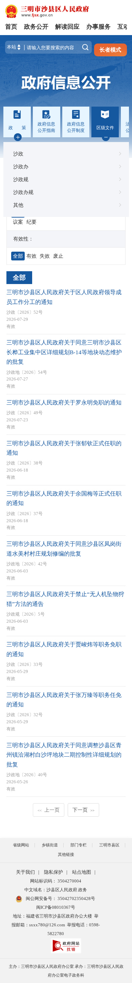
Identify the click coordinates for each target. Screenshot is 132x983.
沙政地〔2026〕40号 (26, 774)
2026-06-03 (17, 570)
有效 (10, 326)
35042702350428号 (76, 898)
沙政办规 (23, 192)
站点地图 (81, 872)
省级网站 (21, 845)
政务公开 (36, 26)
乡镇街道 (50, 845)
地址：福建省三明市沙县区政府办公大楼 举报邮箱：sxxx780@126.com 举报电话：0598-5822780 (56, 925)
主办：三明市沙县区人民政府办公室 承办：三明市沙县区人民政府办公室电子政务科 (66, 971)
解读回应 (67, 26)
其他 (18, 205)
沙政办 (20, 166)
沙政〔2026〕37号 (24, 513)
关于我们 (25, 872)
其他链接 (66, 854)
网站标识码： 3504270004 (55, 880)
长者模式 (110, 50)
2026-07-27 (17, 379)
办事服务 (98, 26)
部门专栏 (78, 845)
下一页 (83, 810)
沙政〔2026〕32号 (24, 714)
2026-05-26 (17, 781)
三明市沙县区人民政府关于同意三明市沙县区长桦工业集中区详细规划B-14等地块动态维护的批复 (64, 352)
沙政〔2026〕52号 (24, 312)
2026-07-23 (17, 419)
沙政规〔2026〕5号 (25, 614)
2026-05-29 (17, 671)
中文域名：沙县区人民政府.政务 (55, 889)
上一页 (49, 810)
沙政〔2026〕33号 (24, 664)
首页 (11, 26)
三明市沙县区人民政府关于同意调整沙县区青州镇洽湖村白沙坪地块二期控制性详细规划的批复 (64, 755)
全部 (19, 277)
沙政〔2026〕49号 (24, 412)
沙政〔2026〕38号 (24, 463)
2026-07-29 (17, 319)
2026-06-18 (17, 470)
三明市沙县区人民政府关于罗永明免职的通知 (64, 402)
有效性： (23, 239)
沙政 (18, 154)
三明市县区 (109, 845)
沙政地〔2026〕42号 (26, 563)
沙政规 (20, 179)
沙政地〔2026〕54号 (26, 372)
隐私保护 (53, 872)
